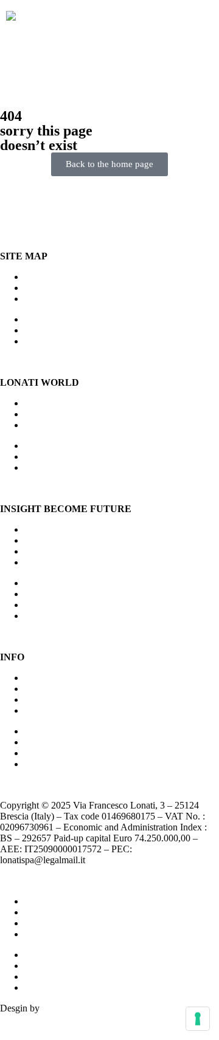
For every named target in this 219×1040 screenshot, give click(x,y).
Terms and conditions (65, 934)
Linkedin (41, 710)
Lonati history (51, 414)
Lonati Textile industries (70, 540)
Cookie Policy (51, 912)
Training (40, 298)
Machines (42, 277)
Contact (39, 688)
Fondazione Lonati (60, 551)
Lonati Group (50, 529)
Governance (47, 699)
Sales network (51, 287)
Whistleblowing (54, 923)
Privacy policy (52, 901)
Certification (48, 677)
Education (43, 562)
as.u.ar (54, 1008)
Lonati (36, 403)
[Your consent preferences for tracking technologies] (197, 1018)
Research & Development (73, 425)
